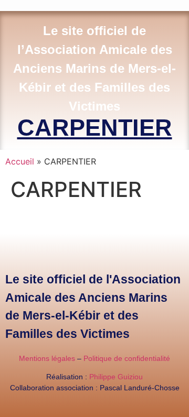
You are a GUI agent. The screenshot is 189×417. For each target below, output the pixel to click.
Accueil (19, 161)
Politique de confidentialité (126, 358)
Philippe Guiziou (116, 376)
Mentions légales (47, 358)
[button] (186, 3)
